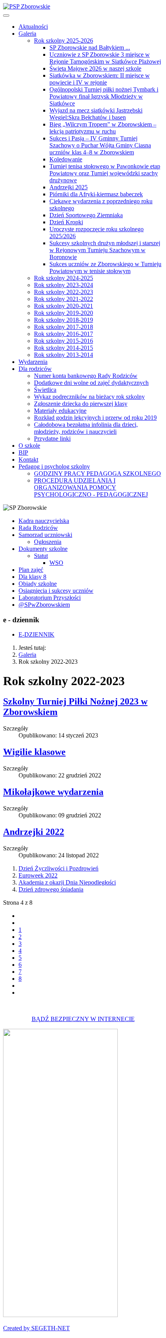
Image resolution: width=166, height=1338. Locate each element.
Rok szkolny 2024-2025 (63, 278)
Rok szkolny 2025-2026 (63, 40)
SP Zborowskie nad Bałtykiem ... (89, 47)
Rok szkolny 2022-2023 (63, 292)
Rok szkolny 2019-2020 (63, 313)
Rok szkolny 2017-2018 (63, 327)
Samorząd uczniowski (45, 534)
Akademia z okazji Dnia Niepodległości (67, 882)
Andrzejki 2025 (68, 187)
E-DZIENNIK (36, 634)
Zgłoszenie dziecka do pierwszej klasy (80, 403)
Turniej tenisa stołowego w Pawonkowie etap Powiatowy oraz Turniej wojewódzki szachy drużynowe (104, 173)
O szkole (29, 445)
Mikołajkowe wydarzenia (53, 792)
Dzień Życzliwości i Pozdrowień (58, 868)
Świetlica (45, 389)
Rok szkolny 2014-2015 (63, 347)
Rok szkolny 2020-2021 (63, 306)
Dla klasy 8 (32, 576)
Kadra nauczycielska (44, 521)
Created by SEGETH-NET (36, 1328)
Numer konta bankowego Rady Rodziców (85, 375)
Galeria (27, 33)
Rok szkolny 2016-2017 (63, 334)
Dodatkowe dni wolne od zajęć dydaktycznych (91, 382)
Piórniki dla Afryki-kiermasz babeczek (96, 194)
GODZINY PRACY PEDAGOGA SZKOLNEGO (97, 473)
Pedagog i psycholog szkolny (54, 466)
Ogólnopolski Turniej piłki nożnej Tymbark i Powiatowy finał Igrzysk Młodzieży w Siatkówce (103, 96)
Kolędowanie (65, 159)
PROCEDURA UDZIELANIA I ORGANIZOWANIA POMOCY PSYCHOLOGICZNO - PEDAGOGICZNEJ (91, 487)
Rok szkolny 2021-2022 (63, 299)
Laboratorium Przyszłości (50, 597)
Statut (41, 555)
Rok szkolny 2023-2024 (63, 285)
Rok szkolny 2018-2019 (63, 320)
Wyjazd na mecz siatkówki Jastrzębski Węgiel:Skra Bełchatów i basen (95, 114)
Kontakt (28, 459)
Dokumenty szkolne (43, 548)
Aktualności (33, 26)
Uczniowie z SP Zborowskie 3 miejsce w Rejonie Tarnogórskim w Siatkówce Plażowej (105, 58)
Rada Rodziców (38, 527)
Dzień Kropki (66, 222)
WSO (56, 562)
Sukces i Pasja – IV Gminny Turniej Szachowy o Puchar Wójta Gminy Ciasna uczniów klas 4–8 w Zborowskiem (100, 145)
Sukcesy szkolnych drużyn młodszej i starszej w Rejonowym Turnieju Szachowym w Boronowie (104, 250)
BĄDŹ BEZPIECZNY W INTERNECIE (83, 1019)
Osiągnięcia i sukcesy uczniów (56, 590)
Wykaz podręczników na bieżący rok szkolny (89, 396)
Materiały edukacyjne (60, 410)
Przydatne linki (52, 438)
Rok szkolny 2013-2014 (63, 354)
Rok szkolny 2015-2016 (63, 341)
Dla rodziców (35, 368)
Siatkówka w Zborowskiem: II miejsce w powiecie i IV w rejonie (99, 79)
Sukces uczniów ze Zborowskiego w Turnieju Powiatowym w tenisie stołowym (105, 267)
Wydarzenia (33, 361)
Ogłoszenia (47, 541)
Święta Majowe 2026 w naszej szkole (95, 68)
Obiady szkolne (38, 583)
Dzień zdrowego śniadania (51, 889)
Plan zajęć (31, 569)
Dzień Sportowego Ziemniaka (86, 215)
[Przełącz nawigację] (6, 15)
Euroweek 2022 (38, 875)
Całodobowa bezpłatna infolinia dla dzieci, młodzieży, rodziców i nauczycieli (86, 428)
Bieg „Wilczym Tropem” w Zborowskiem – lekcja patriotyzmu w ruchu (102, 128)
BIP (23, 452)
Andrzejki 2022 (33, 832)
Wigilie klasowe (34, 752)
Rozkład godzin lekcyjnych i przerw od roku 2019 (95, 417)
